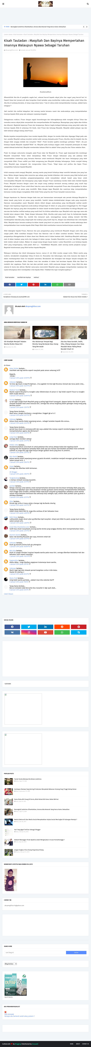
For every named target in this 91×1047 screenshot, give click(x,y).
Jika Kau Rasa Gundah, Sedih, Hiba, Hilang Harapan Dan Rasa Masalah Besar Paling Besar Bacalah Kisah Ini (72, 345)
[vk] (12, 632)
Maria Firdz (13, 578)
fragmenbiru (14, 560)
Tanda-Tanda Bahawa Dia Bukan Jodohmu (28, 779)
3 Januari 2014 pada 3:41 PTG (20, 505)
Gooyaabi (35, 1044)
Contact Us (85, 1044)
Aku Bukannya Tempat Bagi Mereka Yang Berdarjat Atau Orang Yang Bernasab (45, 344)
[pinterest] (78, 627)
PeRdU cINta (14, 445)
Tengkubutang (14, 478)
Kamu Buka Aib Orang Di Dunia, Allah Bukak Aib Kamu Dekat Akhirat (36, 799)
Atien (11, 501)
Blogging (18, 1044)
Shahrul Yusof (14, 390)
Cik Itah (12, 400)
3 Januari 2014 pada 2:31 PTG (20, 441)
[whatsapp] (62, 632)
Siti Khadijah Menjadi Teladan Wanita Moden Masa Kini (15, 343)
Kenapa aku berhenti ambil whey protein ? (20, 1016)
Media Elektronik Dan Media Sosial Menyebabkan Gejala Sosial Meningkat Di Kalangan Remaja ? (45, 819)
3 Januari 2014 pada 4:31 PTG (20, 531)
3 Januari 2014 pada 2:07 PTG (20, 415)
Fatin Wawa (14, 517)
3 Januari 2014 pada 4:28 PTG (20, 523)
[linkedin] (45, 627)
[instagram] (29, 632)
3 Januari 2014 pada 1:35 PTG (20, 407)
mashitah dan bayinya (24, 277)
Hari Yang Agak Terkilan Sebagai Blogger (27, 829)
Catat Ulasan (8, 594)
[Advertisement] (42, 16)
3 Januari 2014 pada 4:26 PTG (20, 513)
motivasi (36, 277)
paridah (12, 486)
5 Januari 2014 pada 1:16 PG (19, 582)
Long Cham (13, 437)
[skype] (78, 632)
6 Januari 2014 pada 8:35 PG (19, 590)
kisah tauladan (18, 34)
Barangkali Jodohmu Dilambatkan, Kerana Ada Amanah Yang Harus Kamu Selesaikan (38, 27)
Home (71, 1044)
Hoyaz (12, 466)
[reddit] (62, 627)
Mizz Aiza (13, 551)
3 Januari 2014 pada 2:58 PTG (20, 462)
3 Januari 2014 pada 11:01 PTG (20, 556)
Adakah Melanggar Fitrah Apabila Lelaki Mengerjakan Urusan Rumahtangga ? (39, 840)
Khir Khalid (13, 457)
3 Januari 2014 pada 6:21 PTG (20, 539)
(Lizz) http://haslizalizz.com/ (20, 527)
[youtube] (45, 632)
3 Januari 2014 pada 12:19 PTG (20, 378)
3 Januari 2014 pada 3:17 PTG (19, 482)
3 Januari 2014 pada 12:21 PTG (20, 386)
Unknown (13, 382)
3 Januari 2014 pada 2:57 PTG (20, 452)
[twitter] (29, 627)
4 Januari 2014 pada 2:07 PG (19, 564)
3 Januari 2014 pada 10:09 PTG (20, 547)
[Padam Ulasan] (31, 378)
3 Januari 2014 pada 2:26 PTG (20, 433)
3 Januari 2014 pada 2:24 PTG (20, 423)
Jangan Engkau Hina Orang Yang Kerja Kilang (29, 850)
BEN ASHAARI (9, 1014)
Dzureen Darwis (15, 535)
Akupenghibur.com (11, 50)
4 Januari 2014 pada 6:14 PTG (20, 574)
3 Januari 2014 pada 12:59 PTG (20, 396)
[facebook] (12, 627)
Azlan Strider (14, 368)
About (78, 1044)
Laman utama (8, 34)
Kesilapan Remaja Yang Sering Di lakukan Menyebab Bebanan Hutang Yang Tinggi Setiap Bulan (45, 789)
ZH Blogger (13, 472)
